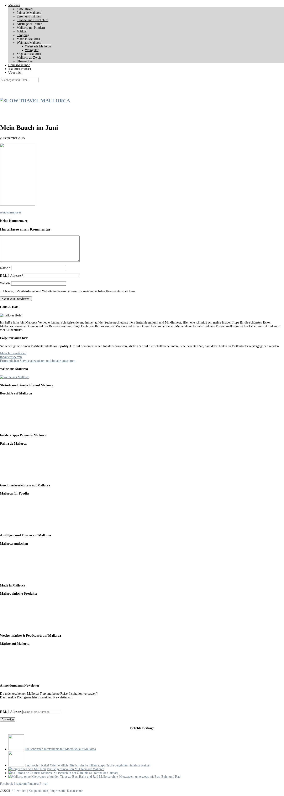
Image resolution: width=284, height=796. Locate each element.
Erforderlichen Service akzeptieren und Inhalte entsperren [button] (37, 360)
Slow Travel (25, 9)
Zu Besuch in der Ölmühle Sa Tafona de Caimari (85, 773)
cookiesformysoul (10, 212)
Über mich (15, 72)
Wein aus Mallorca (29, 42)
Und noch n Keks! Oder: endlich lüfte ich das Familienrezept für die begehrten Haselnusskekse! (87, 765)
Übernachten (25, 61)
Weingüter (31, 50)
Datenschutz (75, 790)
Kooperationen (38, 790)
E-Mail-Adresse (11, 275)
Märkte (21, 31)
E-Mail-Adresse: (11, 711)
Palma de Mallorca (29, 12)
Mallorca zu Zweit (29, 57)
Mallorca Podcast (19, 69)
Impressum (57, 790)
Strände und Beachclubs (32, 20)
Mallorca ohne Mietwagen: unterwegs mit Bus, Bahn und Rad (139, 776)
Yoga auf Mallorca (29, 54)
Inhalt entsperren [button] (11, 357)
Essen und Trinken (29, 16)
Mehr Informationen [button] (13, 353)
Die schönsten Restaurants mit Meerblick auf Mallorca (60, 749)
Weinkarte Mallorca (38, 46)
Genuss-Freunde (19, 65)
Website (5, 283)
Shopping (23, 35)
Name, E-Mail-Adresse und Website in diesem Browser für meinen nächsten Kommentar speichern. (70, 291)
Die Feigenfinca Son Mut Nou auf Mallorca (75, 769)
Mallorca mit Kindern (31, 27)
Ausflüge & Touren (29, 24)
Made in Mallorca (28, 39)
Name (5, 268)
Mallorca (14, 5)
